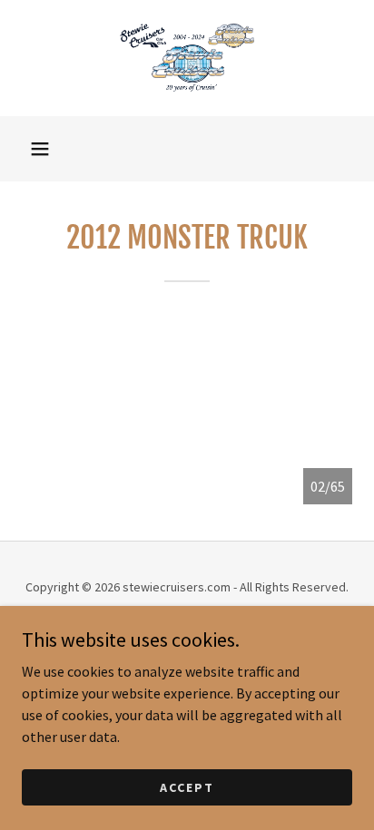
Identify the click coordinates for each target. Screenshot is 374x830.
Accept (187, 786)
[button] (40, 149)
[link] (187, 58)
